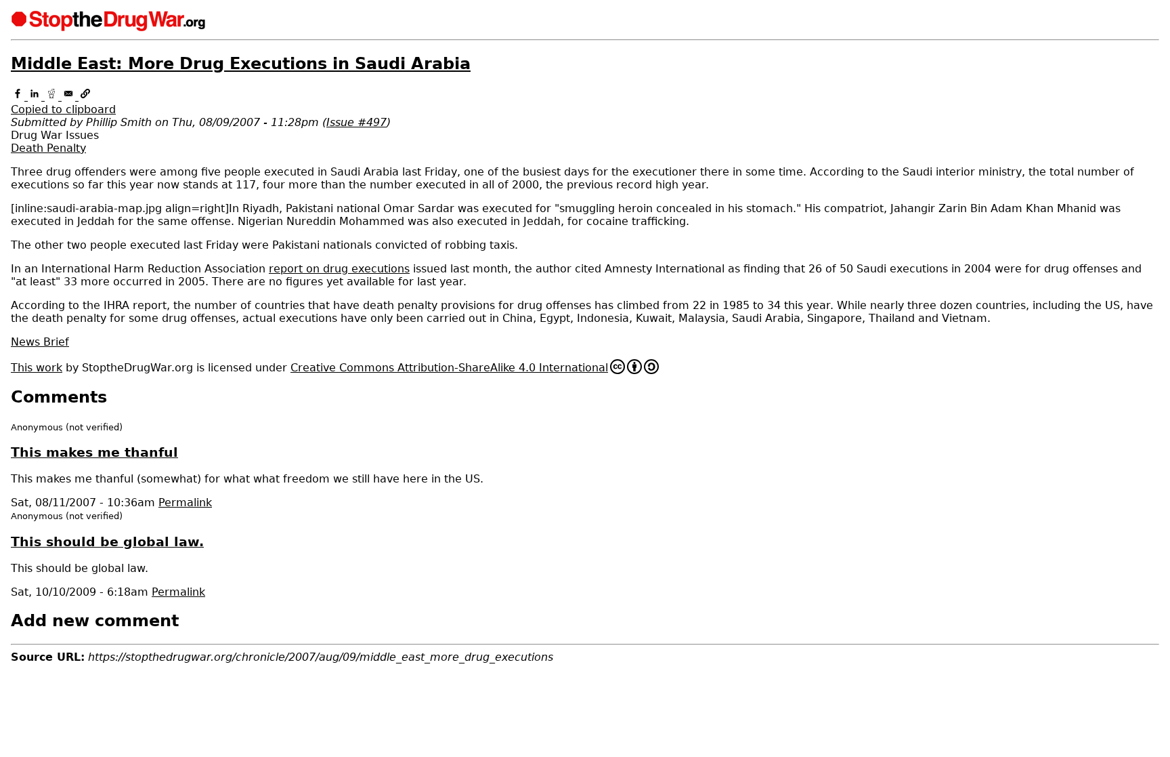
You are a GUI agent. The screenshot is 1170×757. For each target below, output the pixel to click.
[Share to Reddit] (53, 96)
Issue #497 (356, 122)
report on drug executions (339, 268)
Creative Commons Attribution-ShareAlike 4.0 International (449, 367)
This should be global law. (107, 542)
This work (36, 367)
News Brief (40, 341)
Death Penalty (48, 148)
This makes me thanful (94, 452)
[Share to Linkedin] (36, 96)
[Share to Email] (70, 96)
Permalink (185, 502)
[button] (585, 103)
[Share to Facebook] (19, 96)
